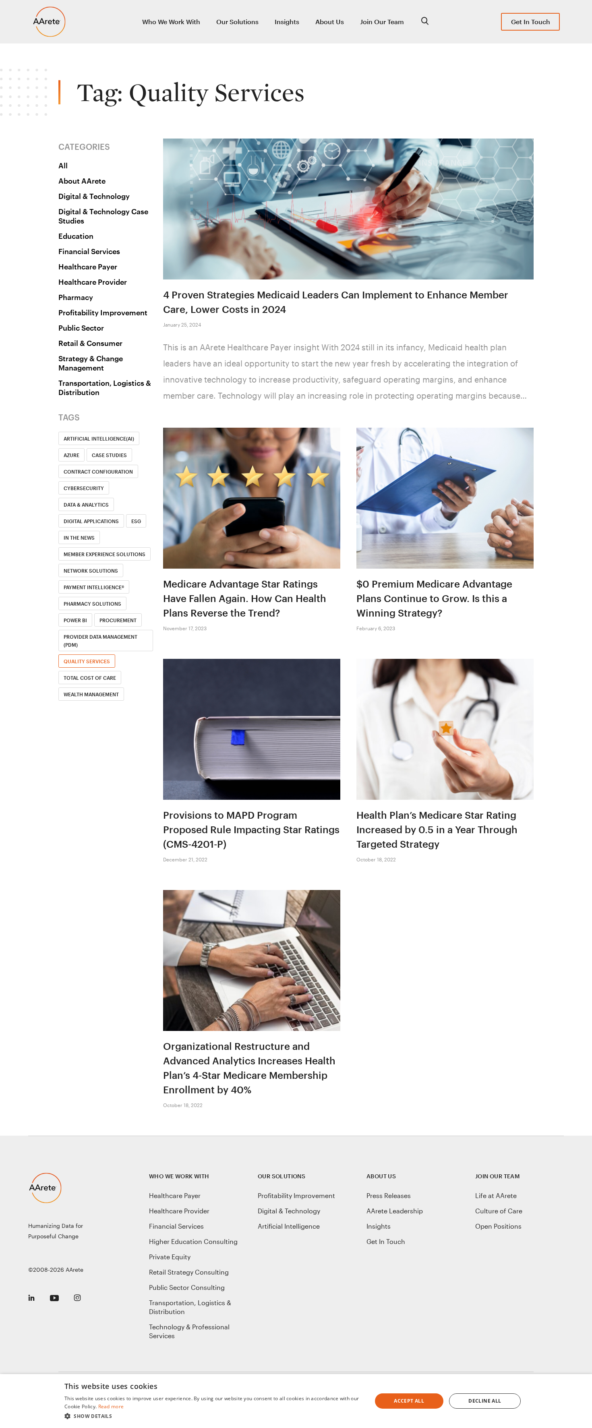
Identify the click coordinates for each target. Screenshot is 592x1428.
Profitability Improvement (102, 312)
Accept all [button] (409, 1400)
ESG (136, 521)
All (63, 165)
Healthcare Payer (87, 266)
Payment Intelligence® (94, 587)
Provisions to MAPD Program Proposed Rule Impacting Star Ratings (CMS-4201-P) (251, 829)
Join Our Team (382, 21)
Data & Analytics (86, 504)
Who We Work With (171, 21)
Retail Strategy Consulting (189, 1272)
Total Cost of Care (90, 678)
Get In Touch (530, 21)
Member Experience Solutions (104, 554)
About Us (329, 21)
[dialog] (296, 1401)
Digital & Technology (94, 196)
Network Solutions (91, 570)
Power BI (75, 620)
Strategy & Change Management (90, 363)
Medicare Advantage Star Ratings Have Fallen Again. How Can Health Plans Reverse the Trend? (244, 598)
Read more (111, 1406)
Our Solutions (237, 21)
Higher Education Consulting (193, 1241)
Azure (71, 455)
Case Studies (109, 455)
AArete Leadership (394, 1211)
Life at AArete (496, 1195)
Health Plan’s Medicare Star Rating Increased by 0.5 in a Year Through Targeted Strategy (436, 829)
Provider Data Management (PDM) (100, 641)
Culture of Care (498, 1211)
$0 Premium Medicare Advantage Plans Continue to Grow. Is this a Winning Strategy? (434, 598)
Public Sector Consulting (187, 1287)
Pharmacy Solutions (92, 603)
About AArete (82, 180)
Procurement (118, 620)
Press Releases (388, 1195)
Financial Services (89, 251)
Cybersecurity (84, 488)
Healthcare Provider (92, 281)
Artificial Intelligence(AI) (99, 438)
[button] (213, 1416)
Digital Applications (91, 521)
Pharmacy (75, 297)
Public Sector (81, 327)
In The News (79, 537)
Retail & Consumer (90, 343)
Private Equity (169, 1256)
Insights (287, 21)
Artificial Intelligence (289, 1226)
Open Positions (498, 1226)
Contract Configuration (98, 471)
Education (75, 236)
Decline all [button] (484, 1400)
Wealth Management (91, 694)
